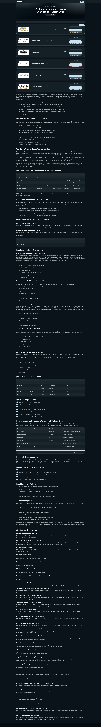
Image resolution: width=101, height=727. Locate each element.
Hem (46, 6)
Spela (82, 1)
